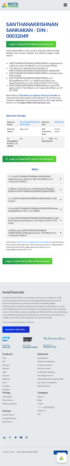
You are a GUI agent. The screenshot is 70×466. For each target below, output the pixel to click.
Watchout (6, 379)
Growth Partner (8, 415)
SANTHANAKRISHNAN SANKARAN (30, 123)
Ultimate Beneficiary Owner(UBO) (50, 379)
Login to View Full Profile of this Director (31, 44)
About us (40, 397)
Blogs (39, 400)
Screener (5, 375)
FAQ (39, 414)
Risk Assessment (44, 368)
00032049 (59, 122)
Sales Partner (7, 422)
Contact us (41, 411)
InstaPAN (5, 389)
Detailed (5, 368)
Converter (6, 386)
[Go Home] (10, 5)
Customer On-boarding (46, 372)
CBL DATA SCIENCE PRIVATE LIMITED (18, 322)
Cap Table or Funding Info (47, 382)
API (3, 361)
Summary (5, 365)
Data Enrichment (43, 386)
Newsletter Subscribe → (16, 329)
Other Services (8, 400)
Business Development (46, 361)
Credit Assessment (44, 365)
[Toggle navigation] (65, 5)
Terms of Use (8, 452)
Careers (40, 404)
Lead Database (42, 358)
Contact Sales (60, 452)
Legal (4, 372)
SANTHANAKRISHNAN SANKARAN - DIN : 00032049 (32, 30)
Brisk (4, 358)
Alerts (4, 382)
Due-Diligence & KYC (45, 375)
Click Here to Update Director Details (38, 95)
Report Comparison (9, 404)
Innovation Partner (9, 418)
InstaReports (7, 397)
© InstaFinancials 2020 (27, 452)
